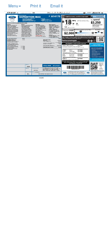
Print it (35, 5)
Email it (56, 5)
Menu (13, 5)
